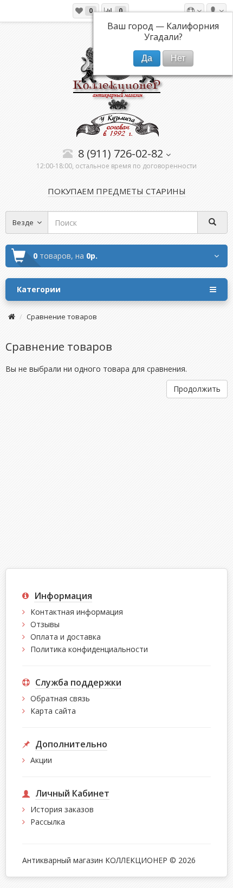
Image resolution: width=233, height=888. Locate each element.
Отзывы (45, 624)
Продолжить (197, 389)
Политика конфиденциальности (89, 649)
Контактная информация (76, 612)
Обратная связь (60, 698)
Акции (41, 760)
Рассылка (47, 822)
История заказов (62, 809)
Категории (39, 289)
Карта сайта (53, 711)
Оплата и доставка (65, 637)
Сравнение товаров (62, 316)
